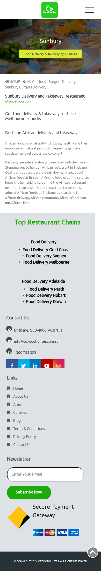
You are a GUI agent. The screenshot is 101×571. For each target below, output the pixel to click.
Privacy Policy (24, 437)
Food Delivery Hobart (46, 295)
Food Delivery (43, 242)
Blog (16, 420)
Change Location (18, 101)
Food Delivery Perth (45, 289)
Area (16, 404)
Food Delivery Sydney (46, 256)
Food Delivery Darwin (46, 301)
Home (17, 388)
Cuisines (19, 412)
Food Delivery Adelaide (43, 281)
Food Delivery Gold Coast (46, 249)
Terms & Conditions (28, 428)
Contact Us (21, 445)
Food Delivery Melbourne (46, 262)
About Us (20, 396)
